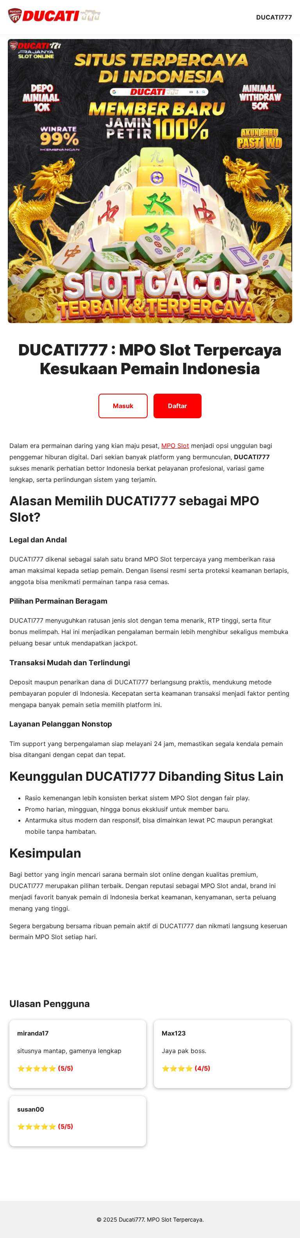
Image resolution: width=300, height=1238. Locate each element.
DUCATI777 (274, 17)
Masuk (123, 406)
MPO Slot (175, 445)
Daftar (177, 406)
